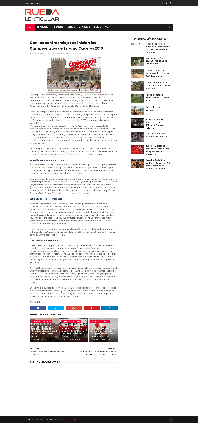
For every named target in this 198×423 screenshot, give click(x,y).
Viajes (108, 27)
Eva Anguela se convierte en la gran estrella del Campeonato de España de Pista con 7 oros (103, 332)
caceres (58, 53)
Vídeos (71, 27)
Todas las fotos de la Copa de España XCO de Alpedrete (158, 85)
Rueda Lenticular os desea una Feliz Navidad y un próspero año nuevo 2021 (157, 150)
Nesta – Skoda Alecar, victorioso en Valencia (157, 135)
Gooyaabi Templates (71, 420)
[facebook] (162, 3)
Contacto (35, 3)
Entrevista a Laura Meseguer (154, 108)
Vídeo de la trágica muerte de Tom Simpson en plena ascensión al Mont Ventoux (158, 48)
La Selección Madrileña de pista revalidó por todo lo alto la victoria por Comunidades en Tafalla (72, 331)
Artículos (84, 27)
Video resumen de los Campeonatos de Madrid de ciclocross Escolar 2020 (44, 332)
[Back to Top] (171, 420)
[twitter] (166, 3)
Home (27, 3)
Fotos (97, 27)
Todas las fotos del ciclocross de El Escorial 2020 (157, 98)
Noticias (58, 27)
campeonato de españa (73, 53)
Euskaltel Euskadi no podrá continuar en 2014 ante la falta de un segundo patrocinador (158, 164)
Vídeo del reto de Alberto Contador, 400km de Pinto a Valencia (155, 123)
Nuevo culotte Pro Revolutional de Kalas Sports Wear (156, 61)
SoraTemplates (41, 420)
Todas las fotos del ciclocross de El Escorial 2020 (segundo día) (157, 73)
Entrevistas (43, 27)
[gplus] (171, 3)
